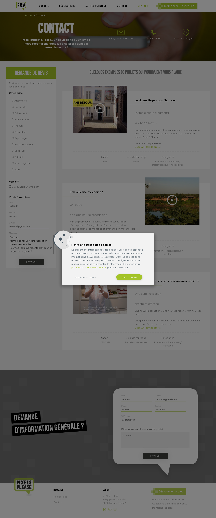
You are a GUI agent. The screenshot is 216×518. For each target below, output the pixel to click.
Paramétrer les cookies (85, 277)
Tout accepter (129, 277)
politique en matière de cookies (88, 267)
